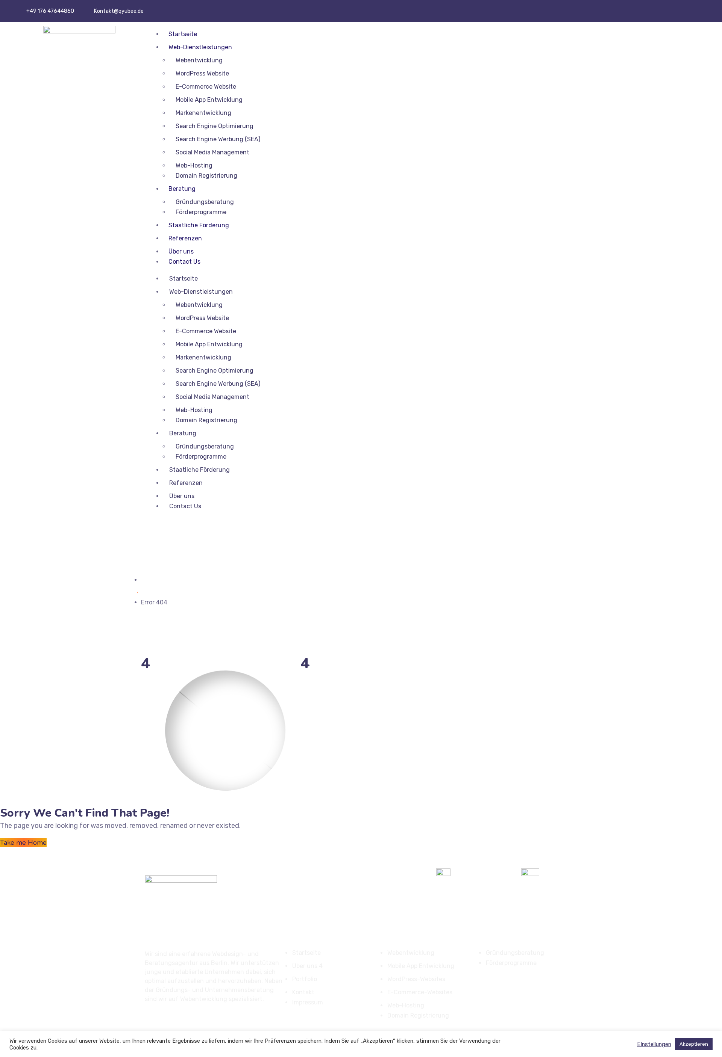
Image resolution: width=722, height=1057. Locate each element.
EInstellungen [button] (654, 1044)
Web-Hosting (194, 165)
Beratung (182, 188)
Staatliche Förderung (198, 225)
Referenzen (185, 238)
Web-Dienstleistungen (200, 47)
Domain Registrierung (206, 175)
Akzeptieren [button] (694, 1044)
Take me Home (23, 842)
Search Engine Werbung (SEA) (218, 139)
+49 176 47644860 (50, 11)
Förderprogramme (201, 212)
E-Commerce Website (206, 86)
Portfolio (304, 979)
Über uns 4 (307, 965)
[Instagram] (692, 9)
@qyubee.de (129, 11)
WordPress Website (202, 73)
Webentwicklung (199, 60)
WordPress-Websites (416, 979)
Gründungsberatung (205, 201)
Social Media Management (212, 152)
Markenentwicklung (203, 112)
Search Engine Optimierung (214, 126)
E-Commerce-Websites (419, 992)
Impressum (307, 1002)
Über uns (181, 251)
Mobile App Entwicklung (209, 99)
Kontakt (303, 992)
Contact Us (184, 261)
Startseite (182, 34)
